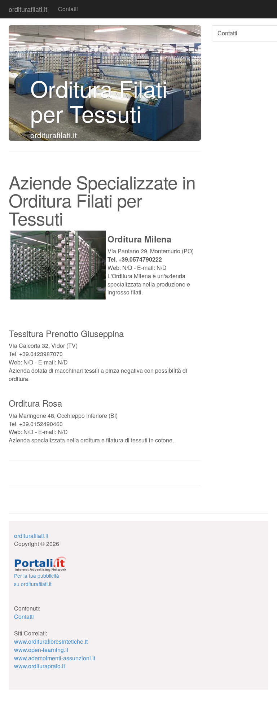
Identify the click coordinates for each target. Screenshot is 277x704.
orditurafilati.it (28, 9)
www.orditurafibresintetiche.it (51, 641)
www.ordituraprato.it (39, 666)
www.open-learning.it (41, 650)
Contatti (68, 9)
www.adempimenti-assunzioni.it (54, 658)
